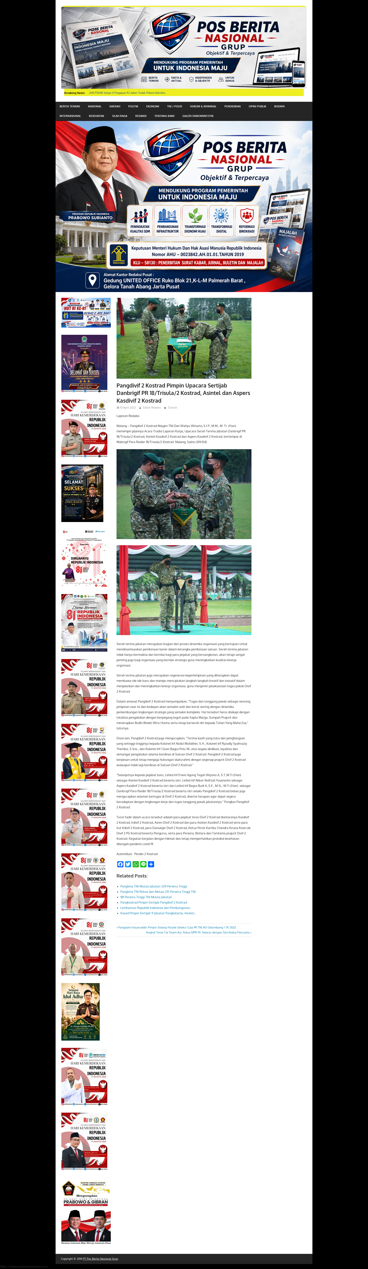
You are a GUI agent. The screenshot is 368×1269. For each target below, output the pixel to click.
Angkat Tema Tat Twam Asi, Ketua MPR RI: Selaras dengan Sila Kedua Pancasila (197, 932)
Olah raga (119, 115)
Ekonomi (152, 106)
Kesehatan (96, 115)
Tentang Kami (164, 115)
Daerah (114, 106)
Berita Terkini (70, 106)
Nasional (94, 106)
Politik (133, 106)
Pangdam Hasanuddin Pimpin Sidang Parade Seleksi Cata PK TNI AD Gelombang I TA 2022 (177, 927)
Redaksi (140, 115)
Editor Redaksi (152, 407)
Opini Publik (257, 106)
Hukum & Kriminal (203, 106)
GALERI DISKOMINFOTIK (198, 115)
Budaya (279, 106)
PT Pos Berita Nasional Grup (100, 1258)
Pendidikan (232, 106)
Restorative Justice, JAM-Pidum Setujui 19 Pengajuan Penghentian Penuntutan (133, 92)
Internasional (70, 115)
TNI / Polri (174, 106)
